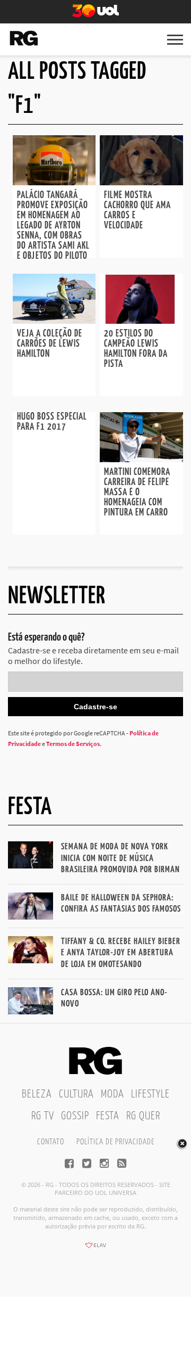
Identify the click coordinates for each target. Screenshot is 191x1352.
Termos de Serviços (73, 744)
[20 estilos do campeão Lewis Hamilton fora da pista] (141, 320)
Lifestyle (150, 1094)
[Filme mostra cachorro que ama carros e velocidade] (141, 182)
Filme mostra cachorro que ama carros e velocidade (137, 211)
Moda (112, 1094)
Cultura (76, 1094)
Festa (107, 1116)
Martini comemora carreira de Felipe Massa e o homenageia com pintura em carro (137, 493)
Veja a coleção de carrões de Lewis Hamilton (49, 344)
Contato (50, 1142)
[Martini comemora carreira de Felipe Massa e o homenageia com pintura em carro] (141, 459)
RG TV (42, 1116)
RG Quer (143, 1116)
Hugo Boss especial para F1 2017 (52, 422)
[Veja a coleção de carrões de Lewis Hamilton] (54, 320)
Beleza (37, 1094)
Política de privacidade (115, 1142)
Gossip (75, 1116)
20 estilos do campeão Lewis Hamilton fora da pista (136, 349)
